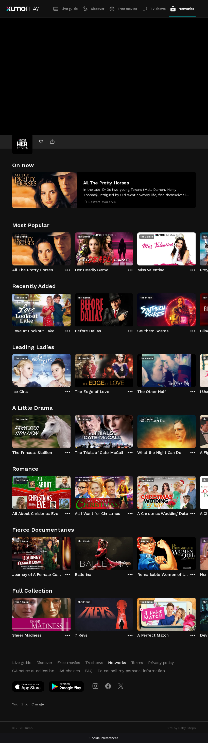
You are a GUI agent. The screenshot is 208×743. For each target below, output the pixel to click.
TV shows (157, 9)
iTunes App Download (28, 687)
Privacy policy (161, 662)
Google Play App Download (66, 687)
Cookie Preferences (104, 738)
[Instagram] (95, 686)
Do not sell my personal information (131, 670)
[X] (121, 686)
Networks (186, 9)
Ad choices (69, 670)
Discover (98, 9)
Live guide (69, 9)
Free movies (127, 9)
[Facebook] (108, 686)
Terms (137, 662)
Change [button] (37, 704)
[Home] (22, 9)
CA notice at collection (33, 670)
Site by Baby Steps (181, 728)
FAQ (88, 670)
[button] (104, 190)
